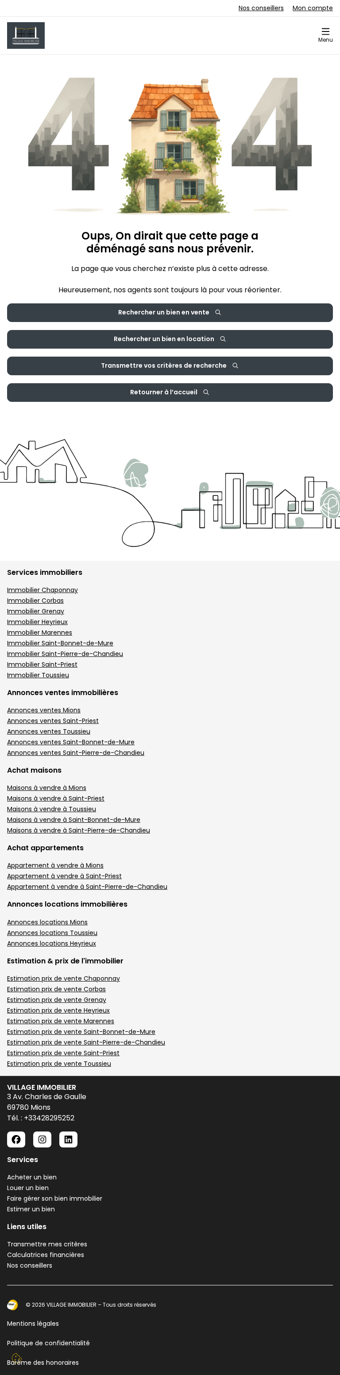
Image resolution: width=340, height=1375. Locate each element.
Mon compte (313, 8)
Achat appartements (45, 848)
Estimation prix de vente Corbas (56, 989)
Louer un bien (28, 1187)
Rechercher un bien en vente (163, 312)
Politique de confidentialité (48, 1343)
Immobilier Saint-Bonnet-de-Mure (60, 643)
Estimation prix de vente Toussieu (59, 1063)
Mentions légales (33, 1323)
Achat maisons (34, 770)
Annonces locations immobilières (67, 904)
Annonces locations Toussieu (52, 932)
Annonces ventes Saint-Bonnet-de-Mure (71, 742)
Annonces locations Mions (47, 922)
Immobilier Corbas (35, 600)
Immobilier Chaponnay (42, 589)
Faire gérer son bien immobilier (54, 1198)
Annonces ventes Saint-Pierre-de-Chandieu (75, 752)
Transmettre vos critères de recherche (164, 365)
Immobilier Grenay (35, 611)
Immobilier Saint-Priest (42, 664)
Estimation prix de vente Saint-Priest (63, 1053)
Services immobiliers (44, 572)
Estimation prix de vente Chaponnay (63, 978)
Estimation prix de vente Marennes (60, 1021)
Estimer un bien (31, 1209)
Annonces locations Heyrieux (51, 943)
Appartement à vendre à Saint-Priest (64, 876)
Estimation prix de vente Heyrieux (58, 1010)
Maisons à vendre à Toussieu (51, 809)
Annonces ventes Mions (44, 710)
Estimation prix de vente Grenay (56, 999)
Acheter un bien (32, 1177)
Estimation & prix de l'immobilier (65, 961)
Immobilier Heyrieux (37, 621)
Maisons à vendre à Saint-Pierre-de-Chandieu (78, 830)
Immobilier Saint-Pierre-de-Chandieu (65, 653)
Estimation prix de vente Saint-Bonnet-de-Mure (81, 1031)
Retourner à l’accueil (163, 392)
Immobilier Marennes (39, 632)
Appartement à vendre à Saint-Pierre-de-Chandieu (87, 886)
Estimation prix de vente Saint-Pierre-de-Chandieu (86, 1042)
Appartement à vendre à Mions (55, 865)
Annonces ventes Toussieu (48, 731)
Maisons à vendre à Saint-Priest (55, 798)
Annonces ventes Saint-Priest (53, 720)
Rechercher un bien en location (164, 338)
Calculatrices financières (45, 1254)
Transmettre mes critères (47, 1244)
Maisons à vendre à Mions (46, 787)
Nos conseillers (261, 8)
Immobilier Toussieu (38, 675)
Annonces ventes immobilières (62, 692)
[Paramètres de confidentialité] (17, 1358)
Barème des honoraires (43, 1362)
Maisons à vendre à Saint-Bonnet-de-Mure (73, 819)
